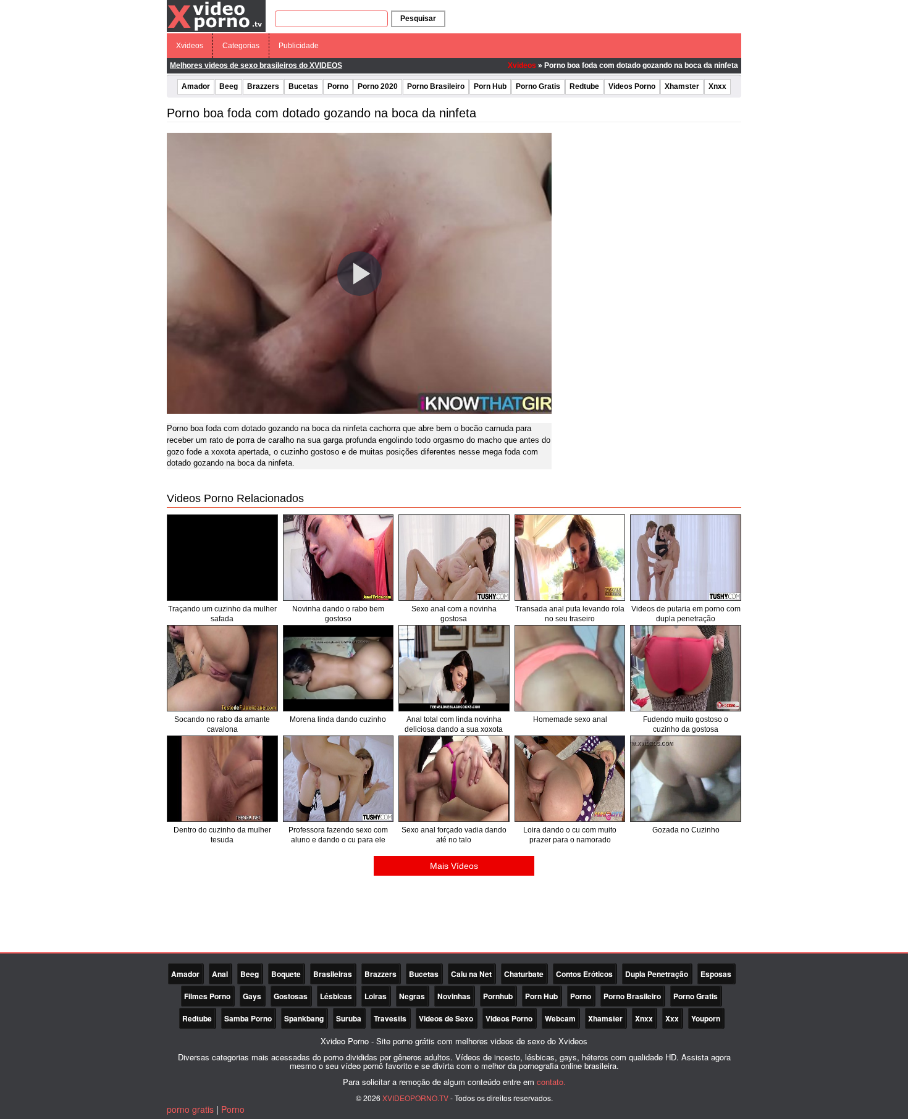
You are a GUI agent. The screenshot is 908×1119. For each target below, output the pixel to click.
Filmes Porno (207, 996)
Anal (220, 973)
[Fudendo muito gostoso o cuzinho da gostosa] (686, 668)
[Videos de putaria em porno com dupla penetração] (686, 557)
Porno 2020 (378, 86)
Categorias (240, 45)
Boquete (286, 973)
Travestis (390, 1018)
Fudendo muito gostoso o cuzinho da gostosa (685, 724)
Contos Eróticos (584, 973)
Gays (252, 996)
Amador (196, 86)
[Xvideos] (216, 15)
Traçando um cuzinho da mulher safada (222, 614)
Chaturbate (524, 973)
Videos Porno (631, 86)
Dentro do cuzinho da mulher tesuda (222, 835)
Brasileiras (332, 973)
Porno (337, 86)
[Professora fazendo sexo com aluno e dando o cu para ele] (338, 778)
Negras (412, 996)
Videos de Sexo (446, 1018)
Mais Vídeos (454, 866)
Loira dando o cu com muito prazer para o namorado (569, 835)
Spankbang (304, 1018)
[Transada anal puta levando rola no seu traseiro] (570, 557)
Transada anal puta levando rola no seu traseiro (569, 614)
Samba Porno (248, 1018)
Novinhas (454, 996)
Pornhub (498, 996)
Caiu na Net (471, 973)
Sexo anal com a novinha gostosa (454, 614)
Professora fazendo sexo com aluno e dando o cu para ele (338, 835)
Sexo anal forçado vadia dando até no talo (454, 835)
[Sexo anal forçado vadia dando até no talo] (454, 778)
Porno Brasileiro (436, 86)
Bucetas (303, 86)
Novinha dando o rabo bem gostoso (338, 614)
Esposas (715, 973)
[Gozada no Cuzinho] (686, 778)
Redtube (584, 86)
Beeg (228, 86)
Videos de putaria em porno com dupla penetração (686, 614)
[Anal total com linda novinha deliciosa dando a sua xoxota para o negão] (454, 668)
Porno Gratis (538, 86)
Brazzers (263, 86)
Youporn (705, 1018)
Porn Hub (490, 86)
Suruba (348, 1018)
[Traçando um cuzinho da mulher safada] (222, 557)
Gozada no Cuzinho (686, 830)
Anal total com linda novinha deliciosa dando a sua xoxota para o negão (454, 729)
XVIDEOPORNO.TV (415, 1097)
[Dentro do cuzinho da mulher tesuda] (222, 778)
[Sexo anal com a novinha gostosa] (454, 557)
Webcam (560, 1018)
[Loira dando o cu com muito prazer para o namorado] (570, 778)
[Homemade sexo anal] (570, 668)
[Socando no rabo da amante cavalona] (222, 668)
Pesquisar (418, 18)
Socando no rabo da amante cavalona (222, 724)
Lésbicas (336, 996)
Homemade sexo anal (570, 719)
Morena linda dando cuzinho (338, 719)
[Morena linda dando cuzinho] (338, 668)
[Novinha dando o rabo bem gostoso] (338, 557)
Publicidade (299, 45)
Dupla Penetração (656, 973)
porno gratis (190, 1109)
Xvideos (189, 45)
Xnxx (717, 86)
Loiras (375, 996)
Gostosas (291, 996)
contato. (551, 1082)
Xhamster (682, 86)
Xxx (672, 1018)
